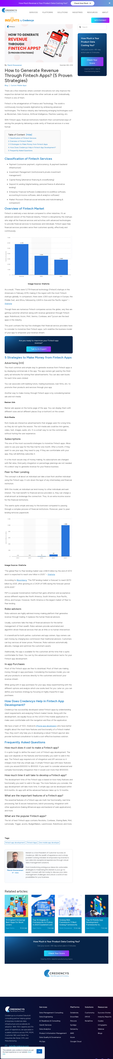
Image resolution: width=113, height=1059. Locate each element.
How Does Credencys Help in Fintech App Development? (33, 147)
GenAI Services (45, 1025)
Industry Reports (104, 1017)
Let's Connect (100, 20)
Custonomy (89, 1013)
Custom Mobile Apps (18, 85)
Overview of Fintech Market (21, 141)
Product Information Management (53, 1033)
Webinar (101, 1029)
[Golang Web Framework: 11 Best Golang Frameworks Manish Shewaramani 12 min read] (70, 906)
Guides (101, 1021)
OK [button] (39, 1051)
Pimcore (73, 1021)
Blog (6, 85)
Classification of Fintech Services (23, 138)
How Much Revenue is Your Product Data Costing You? (43, 3)
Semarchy (74, 1029)
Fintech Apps (32, 843)
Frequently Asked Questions (21, 150)
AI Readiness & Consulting (49, 1021)
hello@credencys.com (19, 1046)
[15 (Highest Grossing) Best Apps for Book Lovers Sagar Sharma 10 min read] (16, 906)
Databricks (74, 1013)
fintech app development (15, 843)
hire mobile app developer (49, 843)
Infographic (102, 1025)
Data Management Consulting (51, 1013)
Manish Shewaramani (14, 65)
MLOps (42, 1041)
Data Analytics (45, 1029)
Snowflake (74, 1017)
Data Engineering (46, 1017)
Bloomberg (22, 580)
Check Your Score (92, 61)
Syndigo (73, 1025)
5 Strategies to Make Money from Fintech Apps (29, 144)
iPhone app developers (46, 726)
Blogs (100, 1033)
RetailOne (89, 1021)
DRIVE (87, 1017)
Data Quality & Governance (50, 1037)
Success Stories (104, 1013)
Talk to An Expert (38, 349)
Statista (8, 303)
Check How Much (81, 3)
